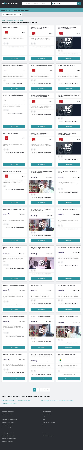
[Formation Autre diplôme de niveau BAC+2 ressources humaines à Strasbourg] (34, 270)
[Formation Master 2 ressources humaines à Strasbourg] (7, 224)
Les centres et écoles (7, 428)
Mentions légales (6, 433)
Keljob (44, 425)
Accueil (3, 20)
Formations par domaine (8, 416)
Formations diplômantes (8, 411)
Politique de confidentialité (8, 435)
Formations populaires (7, 425)
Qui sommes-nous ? (47, 411)
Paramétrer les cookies (7, 441)
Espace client (45, 433)
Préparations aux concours (8, 422)
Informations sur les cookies (9, 438)
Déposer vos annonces (48, 435)
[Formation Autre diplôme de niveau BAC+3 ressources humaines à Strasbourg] (7, 110)
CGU (12, 433)
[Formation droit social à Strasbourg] (32, 149)
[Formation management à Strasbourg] (4, 43)
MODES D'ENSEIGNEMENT (21, 10)
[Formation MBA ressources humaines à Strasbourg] (7, 43)
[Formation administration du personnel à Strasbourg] (32, 194)
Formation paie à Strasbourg (9, 403)
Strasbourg (20, 20)
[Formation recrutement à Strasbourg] (59, 340)
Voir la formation (14, 88)
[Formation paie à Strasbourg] (32, 80)
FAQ (43, 419)
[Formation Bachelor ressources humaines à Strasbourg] (34, 80)
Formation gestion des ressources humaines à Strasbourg (57, 400)
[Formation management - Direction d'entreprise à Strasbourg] (4, 224)
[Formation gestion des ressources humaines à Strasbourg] (4, 80)
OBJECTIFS (4, 10)
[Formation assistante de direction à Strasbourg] (32, 270)
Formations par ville (7, 414)
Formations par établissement (9, 419)
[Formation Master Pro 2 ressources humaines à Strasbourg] (62, 156)
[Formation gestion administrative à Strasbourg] (32, 43)
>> (48, 390)
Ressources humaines (12, 20)
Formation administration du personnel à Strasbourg (16, 400)
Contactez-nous (46, 414)
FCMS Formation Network (48, 422)
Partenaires (45, 416)
